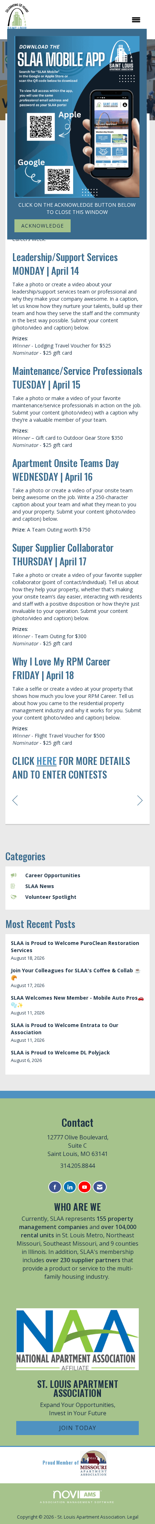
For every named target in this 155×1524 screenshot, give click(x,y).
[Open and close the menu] (88, 20)
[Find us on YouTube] (84, 1187)
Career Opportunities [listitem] (52, 875)
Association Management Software (77, 1502)
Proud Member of (61, 1462)
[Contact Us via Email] (100, 1187)
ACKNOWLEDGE (42, 225)
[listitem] (77, 951)
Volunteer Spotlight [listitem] (50, 896)
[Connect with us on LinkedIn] (69, 1187)
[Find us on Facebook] (55, 1187)
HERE (46, 760)
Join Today (77, 1428)
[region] (140, 800)
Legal (132, 1517)
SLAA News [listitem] (39, 886)
